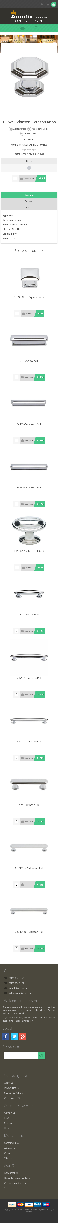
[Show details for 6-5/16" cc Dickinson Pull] (29, 911)
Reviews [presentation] (29, 201)
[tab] (29, 195)
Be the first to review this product (29, 154)
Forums (9, 1021)
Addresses (9, 1147)
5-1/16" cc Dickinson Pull (29, 868)
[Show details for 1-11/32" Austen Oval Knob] (29, 530)
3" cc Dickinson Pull (29, 805)
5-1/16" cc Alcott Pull (29, 424)
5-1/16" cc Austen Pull (29, 678)
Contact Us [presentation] (29, 207)
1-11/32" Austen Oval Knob (29, 551)
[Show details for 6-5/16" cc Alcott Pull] (29, 467)
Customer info (11, 1142)
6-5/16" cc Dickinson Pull (29, 932)
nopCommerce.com (24, 1021)
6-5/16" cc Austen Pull (29, 741)
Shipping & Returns (13, 1092)
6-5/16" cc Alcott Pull (29, 487)
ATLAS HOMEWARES (36, 144)
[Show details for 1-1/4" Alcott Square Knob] (29, 276)
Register (36, 4)
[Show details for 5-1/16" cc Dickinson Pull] (29, 848)
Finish (29, 161)
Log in (42, 4)
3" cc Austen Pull (29, 614)
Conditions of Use (13, 1098)
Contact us (9, 1112)
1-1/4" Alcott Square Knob (29, 297)
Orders (7, 1153)
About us (8, 1082)
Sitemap (8, 1122)
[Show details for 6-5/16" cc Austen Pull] (29, 721)
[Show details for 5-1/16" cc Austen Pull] (29, 657)
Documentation (38, 1017)
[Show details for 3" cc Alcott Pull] (29, 340)
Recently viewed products (17, 1177)
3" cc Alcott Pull (29, 360)
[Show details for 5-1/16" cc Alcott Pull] (29, 403)
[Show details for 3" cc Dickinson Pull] (29, 784)
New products (11, 1172)
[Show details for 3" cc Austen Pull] (29, 594)
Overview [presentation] (29, 194)
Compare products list (15, 1183)
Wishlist (8, 1158)
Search (7, 1188)
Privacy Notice (11, 1087)
